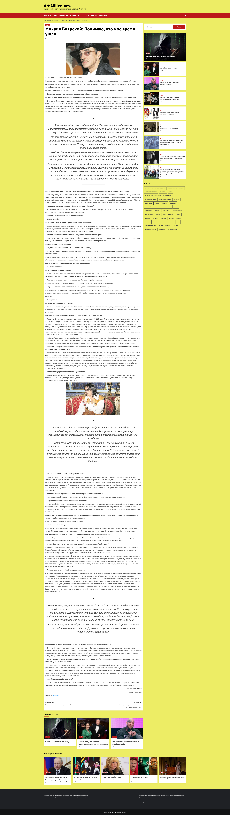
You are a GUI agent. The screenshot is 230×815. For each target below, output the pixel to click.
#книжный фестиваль (165, 199)
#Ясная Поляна (172, 188)
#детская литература (151, 191)
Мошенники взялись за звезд (57, 741)
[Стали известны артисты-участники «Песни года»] (86, 766)
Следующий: (119, 705)
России (165, 221)
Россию (172, 221)
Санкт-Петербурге (150, 225)
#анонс (181, 188)
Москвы (147, 221)
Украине (160, 225)
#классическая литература (153, 195)
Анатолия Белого (177, 210)
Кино (55, 15)
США (178, 221)
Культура (47, 15)
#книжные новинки (150, 199)
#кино (170, 191)
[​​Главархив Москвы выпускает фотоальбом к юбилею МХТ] (151, 128)
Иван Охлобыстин (168, 214)
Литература (63, 15)
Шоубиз (94, 15)
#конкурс (176, 199)
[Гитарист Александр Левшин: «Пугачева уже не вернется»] (151, 98)
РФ (159, 221)
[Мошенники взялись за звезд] (60, 728)
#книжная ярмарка (168, 195)
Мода (80, 15)
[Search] (185, 15)
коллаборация (172, 229)
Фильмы (175, 225)
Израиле (178, 214)
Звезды (158, 214)
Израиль (147, 218)
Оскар (154, 221)
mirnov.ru (56, 695)
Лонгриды (163, 218)
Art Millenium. (57, 5)
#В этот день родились (158, 188)
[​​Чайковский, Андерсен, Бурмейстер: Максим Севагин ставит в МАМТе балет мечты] (151, 142)
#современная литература (163, 206)
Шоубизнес (162, 229)
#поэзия (157, 203)
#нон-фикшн (148, 203)
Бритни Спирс (149, 214)
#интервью (163, 191)
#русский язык (149, 206)
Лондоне (171, 218)
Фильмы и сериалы (150, 229)
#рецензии (173, 203)
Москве (178, 218)
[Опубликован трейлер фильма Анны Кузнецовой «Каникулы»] (172, 766)
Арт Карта (103, 15)
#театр (176, 206)
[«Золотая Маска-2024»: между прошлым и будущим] (151, 113)
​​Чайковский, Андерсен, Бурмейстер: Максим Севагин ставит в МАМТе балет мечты (172, 142)
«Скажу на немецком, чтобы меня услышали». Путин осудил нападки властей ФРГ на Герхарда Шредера (56, 779)
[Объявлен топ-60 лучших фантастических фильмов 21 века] (143, 766)
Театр (87, 15)
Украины (167, 225)
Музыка (73, 15)
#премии (164, 203)
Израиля (155, 218)
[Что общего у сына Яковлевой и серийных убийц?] (127, 728)
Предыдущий (59, 704)
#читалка (157, 210)
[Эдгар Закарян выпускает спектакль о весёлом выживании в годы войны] (151, 157)
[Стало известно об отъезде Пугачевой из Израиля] (115, 766)
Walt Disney (166, 210)
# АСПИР (147, 188)
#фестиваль (148, 210)
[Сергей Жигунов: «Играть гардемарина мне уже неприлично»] (93, 728)
